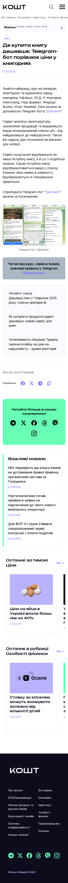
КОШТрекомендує (20, 797)
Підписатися (34, 273)
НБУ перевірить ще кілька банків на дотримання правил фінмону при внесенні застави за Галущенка (34, 474)
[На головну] (24, 770)
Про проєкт (15, 790)
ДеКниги (53, 111)
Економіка (24, 17)
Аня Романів (24, 372)
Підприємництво (49, 823)
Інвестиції (39, 17)
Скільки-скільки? (18, 834)
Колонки (44, 830)
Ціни (7, 38)
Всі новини (8, 17)
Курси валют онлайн (21, 816)
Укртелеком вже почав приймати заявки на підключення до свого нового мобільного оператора (32, 502)
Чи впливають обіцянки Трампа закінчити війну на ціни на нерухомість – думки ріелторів (33, 344)
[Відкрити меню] (62, 7)
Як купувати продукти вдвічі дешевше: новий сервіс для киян (31, 321)
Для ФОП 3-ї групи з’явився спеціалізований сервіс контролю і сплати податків (30, 528)
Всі (59, 563)
